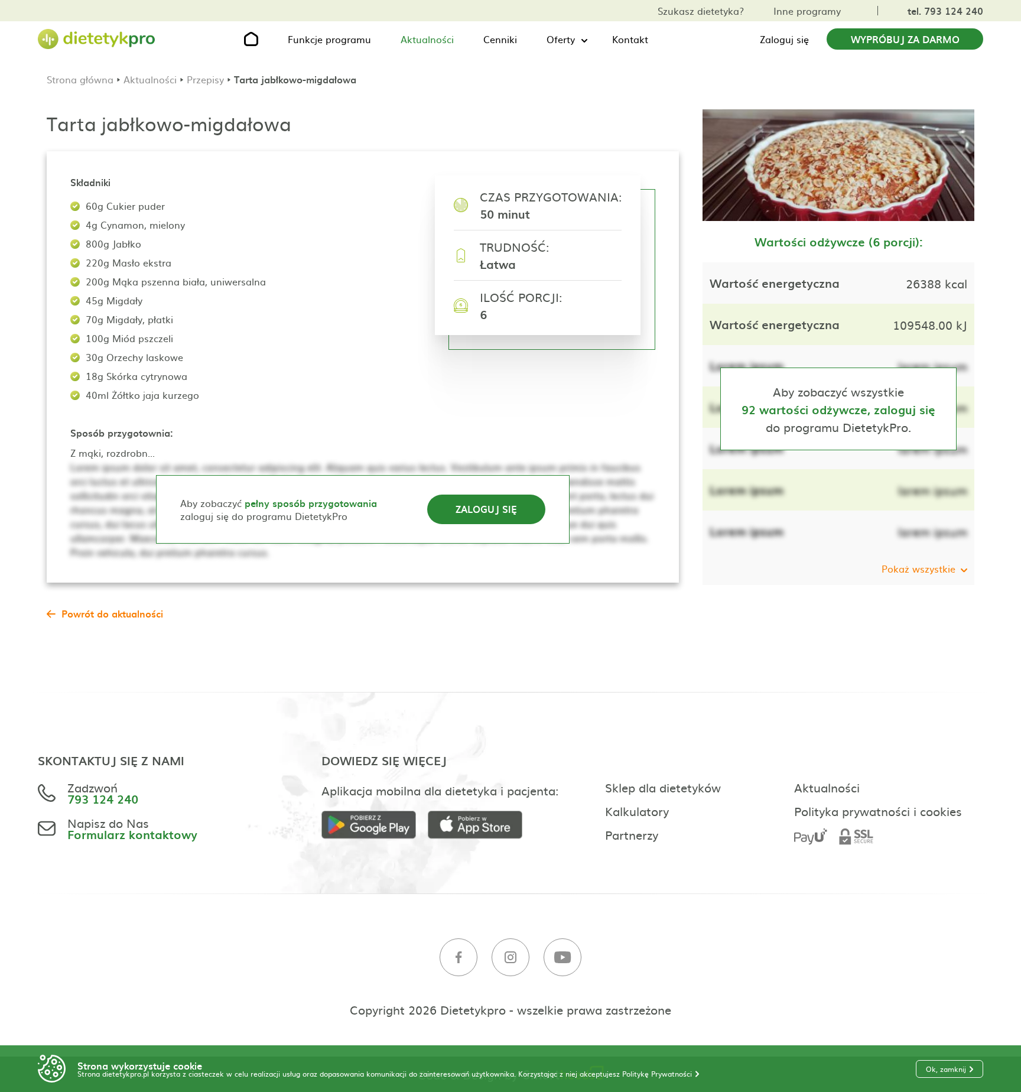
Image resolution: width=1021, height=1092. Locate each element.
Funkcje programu (329, 39)
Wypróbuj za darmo (905, 39)
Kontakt (630, 39)
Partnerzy (631, 834)
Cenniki (500, 39)
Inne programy (807, 10)
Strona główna (80, 79)
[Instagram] (510, 957)
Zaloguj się (784, 39)
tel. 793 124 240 (945, 10)
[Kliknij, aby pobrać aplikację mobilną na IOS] (481, 825)
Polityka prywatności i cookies (878, 811)
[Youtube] (562, 957)
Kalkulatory (637, 811)
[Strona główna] (97, 39)
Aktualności (427, 39)
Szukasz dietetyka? (701, 10)
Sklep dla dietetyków (663, 787)
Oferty (561, 39)
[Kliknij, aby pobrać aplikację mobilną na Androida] (374, 825)
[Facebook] (458, 957)
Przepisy (205, 79)
